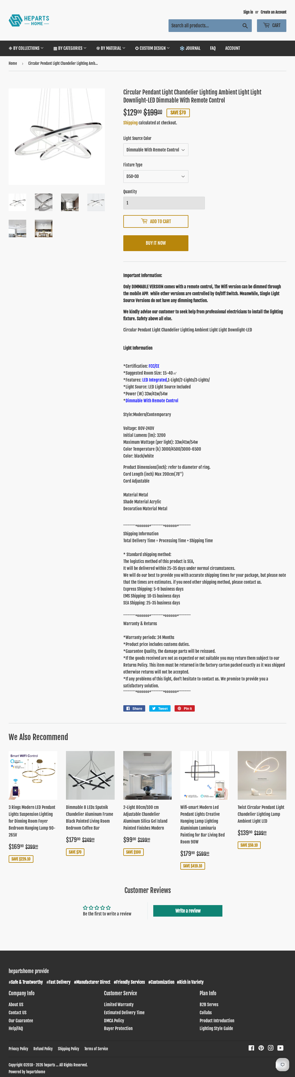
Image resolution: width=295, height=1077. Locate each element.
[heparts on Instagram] (271, 1048)
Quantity (130, 191)
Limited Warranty (119, 1004)
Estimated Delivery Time (124, 1012)
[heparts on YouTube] (280, 1048)
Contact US (18, 1012)
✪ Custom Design (151, 48)
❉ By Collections (24, 48)
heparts (49, 1065)
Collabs (206, 1012)
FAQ (213, 48)
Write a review (188, 911)
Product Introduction (217, 1020)
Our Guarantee (21, 1020)
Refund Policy (43, 1048)
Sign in (248, 12)
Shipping (130, 123)
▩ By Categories (68, 48)
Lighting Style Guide (216, 1028)
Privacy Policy (18, 1048)
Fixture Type (132, 164)
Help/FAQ (16, 1028)
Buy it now (156, 243)
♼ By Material (109, 48)
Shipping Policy (68, 1048)
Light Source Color (137, 138)
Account (232, 48)
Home (13, 63)
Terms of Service (96, 1048)
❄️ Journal (190, 48)
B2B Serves (209, 1004)
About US (16, 1004)
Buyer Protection (118, 1028)
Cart (276, 25)
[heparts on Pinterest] (261, 1048)
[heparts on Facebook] (251, 1048)
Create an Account (273, 12)
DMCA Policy (114, 1020)
